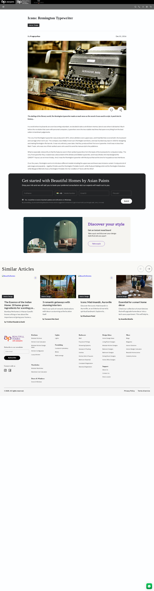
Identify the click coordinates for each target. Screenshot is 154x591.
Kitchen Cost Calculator (38, 342)
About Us (105, 370)
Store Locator (106, 377)
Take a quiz (96, 243)
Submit (126, 201)
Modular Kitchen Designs (109, 345)
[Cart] (150, 7)
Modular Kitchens (36, 338)
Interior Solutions (131, 345)
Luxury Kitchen (35, 354)
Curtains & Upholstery (61, 348)
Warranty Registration (85, 367)
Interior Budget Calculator (134, 349)
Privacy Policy (129, 391)
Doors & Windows (36, 382)
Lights (57, 338)
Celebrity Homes (131, 356)
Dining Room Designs (109, 356)
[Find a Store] (147, 7)
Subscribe (12, 358)
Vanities (81, 352)
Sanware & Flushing (85, 349)
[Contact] (139, 7)
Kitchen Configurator (37, 351)
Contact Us (105, 373)
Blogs (127, 338)
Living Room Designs (108, 342)
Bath (80, 338)
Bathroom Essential (85, 360)
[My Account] (143, 7)
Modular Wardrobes (37, 368)
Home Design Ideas (108, 338)
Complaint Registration (86, 363)
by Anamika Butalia (126, 319)
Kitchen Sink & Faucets (86, 356)
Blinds (57, 352)
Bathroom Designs (108, 352)
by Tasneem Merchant (51, 319)
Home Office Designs (108, 360)
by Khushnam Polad (88, 316)
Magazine (129, 342)
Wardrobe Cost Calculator (39, 372)
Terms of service (144, 391)
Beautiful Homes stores (133, 352)
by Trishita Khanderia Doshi (14, 322)
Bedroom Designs (107, 349)
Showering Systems (85, 345)
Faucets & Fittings (84, 342)
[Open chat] (149, 586)
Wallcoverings (59, 355)
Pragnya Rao (35, 36)
